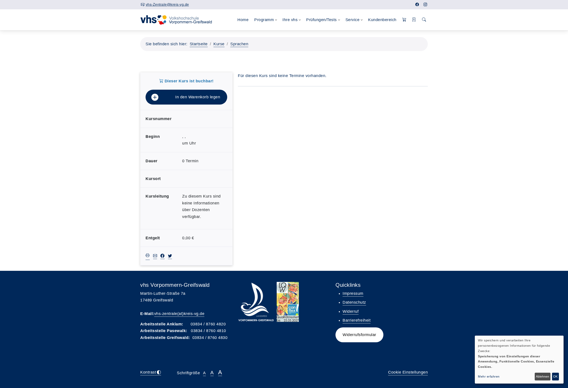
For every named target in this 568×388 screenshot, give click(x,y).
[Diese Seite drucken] (148, 256)
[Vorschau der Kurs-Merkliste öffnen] (414, 19)
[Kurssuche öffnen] (424, 19)
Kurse (219, 44)
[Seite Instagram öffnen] (425, 4)
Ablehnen (542, 376)
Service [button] (352, 20)
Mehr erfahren (489, 376)
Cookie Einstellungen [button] (408, 372)
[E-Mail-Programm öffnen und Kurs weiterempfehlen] (155, 256)
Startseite (199, 44)
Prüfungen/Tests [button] (321, 20)
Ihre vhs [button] (290, 20)
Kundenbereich (382, 20)
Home (242, 20)
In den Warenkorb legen (197, 97)
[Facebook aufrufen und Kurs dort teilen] (162, 256)
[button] (404, 19)
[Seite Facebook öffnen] (417, 4)
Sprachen (239, 44)
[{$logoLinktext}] (179, 19)
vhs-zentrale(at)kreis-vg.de (179, 313)
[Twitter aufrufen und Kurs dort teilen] (170, 256)
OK (555, 376)
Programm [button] (264, 20)
